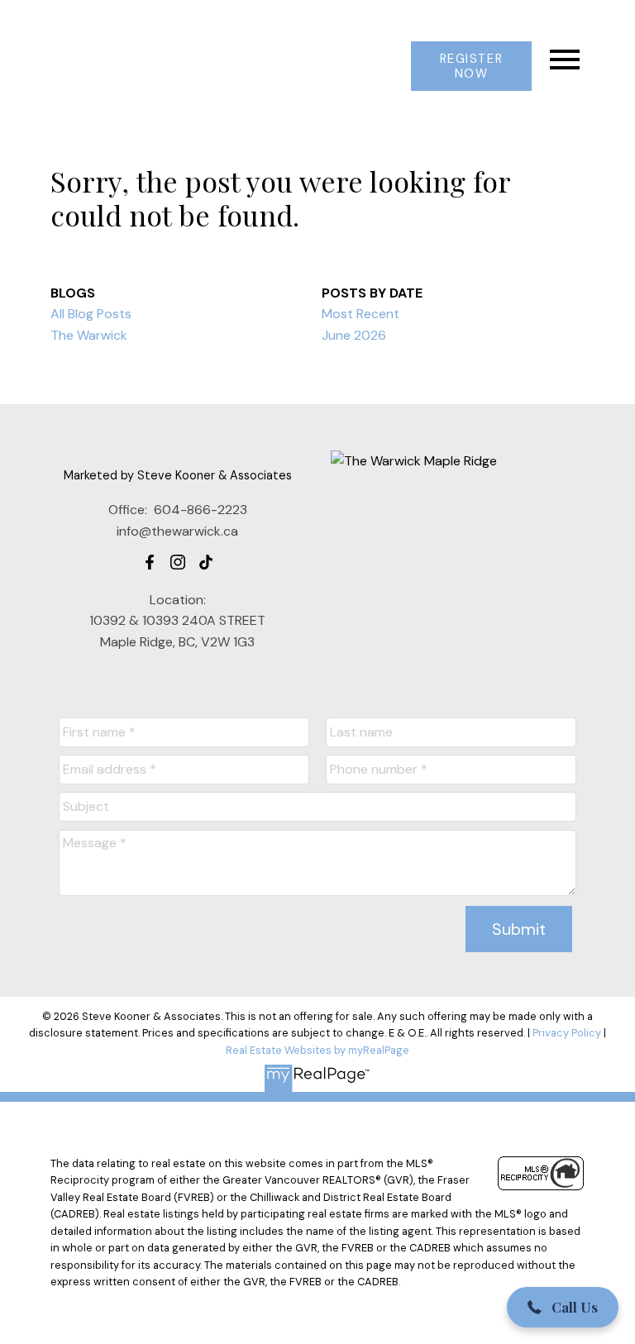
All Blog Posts (90, 313)
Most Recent (360, 313)
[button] (471, 66)
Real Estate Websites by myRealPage (317, 1050)
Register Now (472, 66)
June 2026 (354, 335)
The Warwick (88, 335)
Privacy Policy (566, 1033)
